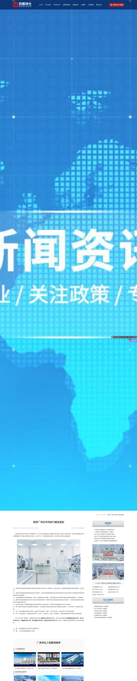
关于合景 (48, 5)
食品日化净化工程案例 (100, 611)
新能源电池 (66, 5)
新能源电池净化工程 (114, 587)
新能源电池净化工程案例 (101, 606)
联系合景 (99, 5)
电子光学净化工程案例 (100, 608)
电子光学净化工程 (97, 589)
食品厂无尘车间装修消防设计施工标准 (105, 536)
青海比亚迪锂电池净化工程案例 (103, 617)
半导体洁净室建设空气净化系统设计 (104, 529)
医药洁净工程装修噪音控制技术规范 (104, 538)
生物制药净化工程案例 (100, 615)
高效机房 (75, 5)
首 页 (41, 5)
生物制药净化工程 (113, 589)
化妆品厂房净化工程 (98, 594)
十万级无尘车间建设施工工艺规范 (103, 532)
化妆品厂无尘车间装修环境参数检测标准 (105, 541)
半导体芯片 (56, 5)
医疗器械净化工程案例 (100, 613)
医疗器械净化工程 (97, 592)
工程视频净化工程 (97, 587)
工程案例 (90, 5)
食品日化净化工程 (113, 592)
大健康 (83, 5)
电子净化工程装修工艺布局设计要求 (104, 534)
